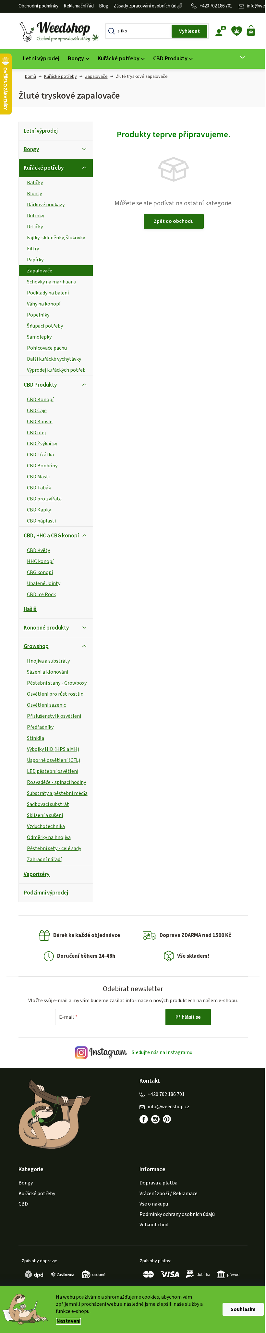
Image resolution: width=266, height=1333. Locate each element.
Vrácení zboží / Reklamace (166, 1193)
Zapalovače (37, 270)
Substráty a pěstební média (54, 793)
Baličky (32, 182)
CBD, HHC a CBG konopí (48, 536)
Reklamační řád (76, 6)
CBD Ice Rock (38, 594)
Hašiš (27, 609)
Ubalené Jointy (41, 583)
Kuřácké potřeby (41, 168)
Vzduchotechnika (43, 826)
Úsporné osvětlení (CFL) (51, 760)
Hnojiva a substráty (45, 661)
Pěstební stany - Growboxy (54, 683)
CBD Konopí (37, 399)
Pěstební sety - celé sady (51, 848)
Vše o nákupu (151, 1203)
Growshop (33, 646)
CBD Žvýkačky (39, 443)
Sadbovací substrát (45, 804)
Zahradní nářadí (41, 859)
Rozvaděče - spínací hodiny (53, 782)
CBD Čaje (34, 410)
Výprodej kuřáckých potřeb (53, 370)
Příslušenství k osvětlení (51, 716)
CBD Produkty (37, 385)
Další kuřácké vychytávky (51, 359)
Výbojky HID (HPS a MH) (50, 749)
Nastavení (66, 1321)
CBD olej (33, 432)
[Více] (236, 57)
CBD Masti (35, 476)
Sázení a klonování (45, 672)
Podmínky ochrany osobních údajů (174, 1214)
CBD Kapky (36, 509)
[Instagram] (153, 1119)
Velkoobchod (151, 1224)
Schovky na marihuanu (49, 281)
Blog (101, 6)
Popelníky (35, 314)
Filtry (30, 248)
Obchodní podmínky (36, 6)
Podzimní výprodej (43, 893)
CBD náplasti (38, 520)
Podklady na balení (45, 292)
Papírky (32, 259)
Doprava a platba (156, 1182)
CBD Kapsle (37, 421)
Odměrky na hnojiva (46, 837)
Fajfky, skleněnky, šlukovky (53, 237)
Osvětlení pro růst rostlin (52, 694)
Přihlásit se (186, 1017)
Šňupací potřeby (42, 326)
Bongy (28, 149)
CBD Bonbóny (39, 465)
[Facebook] (141, 1119)
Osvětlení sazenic (43, 705)
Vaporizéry (34, 874)
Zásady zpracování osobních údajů (145, 6)
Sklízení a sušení (42, 815)
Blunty (31, 193)
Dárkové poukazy (43, 204)
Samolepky (36, 337)
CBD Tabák (36, 487)
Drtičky (32, 226)
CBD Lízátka (37, 454)
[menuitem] (38, 58)
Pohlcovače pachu (44, 348)
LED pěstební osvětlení (50, 771)
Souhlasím (240, 1309)
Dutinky (33, 215)
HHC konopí (37, 561)
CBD (20, 1203)
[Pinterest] (165, 1119)
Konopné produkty (43, 628)
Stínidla (33, 738)
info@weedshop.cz (166, 1106)
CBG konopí (37, 572)
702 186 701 (218, 6)
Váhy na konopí (41, 303)
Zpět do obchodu (171, 221)
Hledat (187, 31)
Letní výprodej (38, 131)
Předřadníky (37, 727)
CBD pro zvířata (41, 498)
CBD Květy (35, 550)
